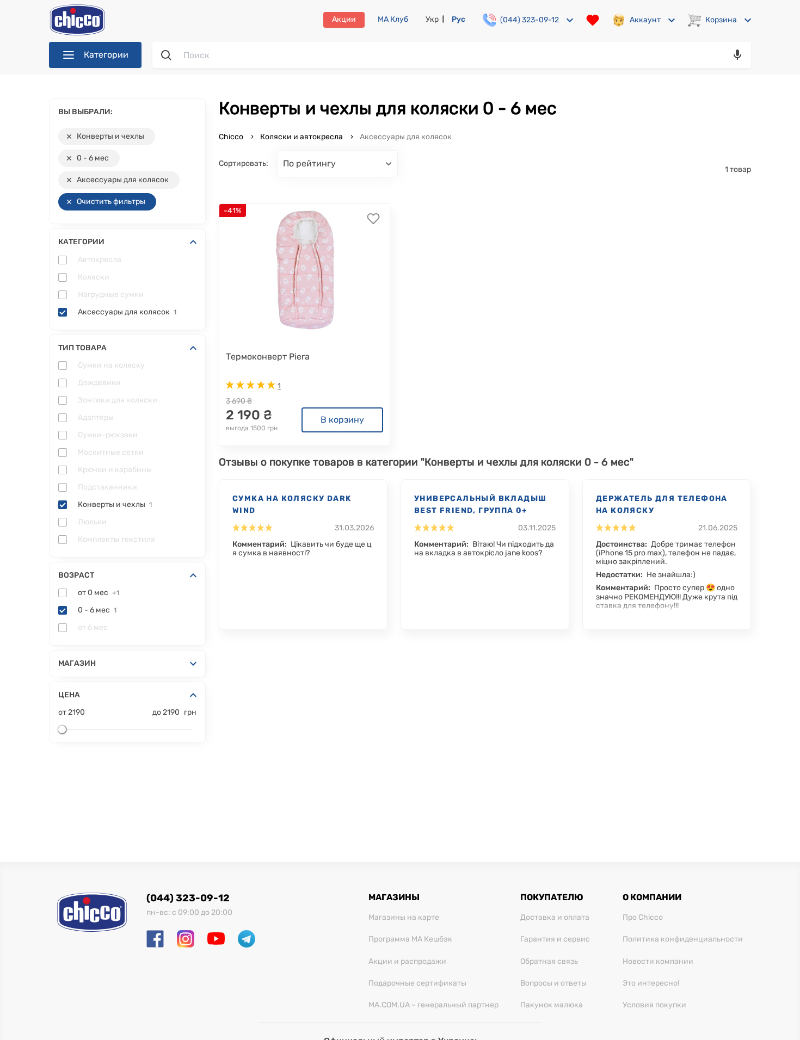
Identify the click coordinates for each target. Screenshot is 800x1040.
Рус (458, 19)
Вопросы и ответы (553, 983)
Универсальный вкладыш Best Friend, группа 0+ (480, 504)
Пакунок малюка (551, 1005)
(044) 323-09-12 (188, 898)
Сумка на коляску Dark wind (291, 504)
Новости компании (658, 961)
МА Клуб (393, 19)
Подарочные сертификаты (417, 983)
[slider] (62, 729)
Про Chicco (643, 917)
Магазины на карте (403, 917)
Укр (432, 19)
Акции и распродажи (407, 961)
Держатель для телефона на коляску (662, 504)
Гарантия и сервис (555, 939)
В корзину (342, 419)
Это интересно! (651, 983)
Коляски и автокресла (301, 136)
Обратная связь (549, 961)
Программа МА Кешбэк (410, 939)
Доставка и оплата (554, 917)
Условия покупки (654, 1005)
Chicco (232, 136)
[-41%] (305, 270)
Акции (344, 19)
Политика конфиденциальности (683, 939)
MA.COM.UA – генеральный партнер (433, 1005)
